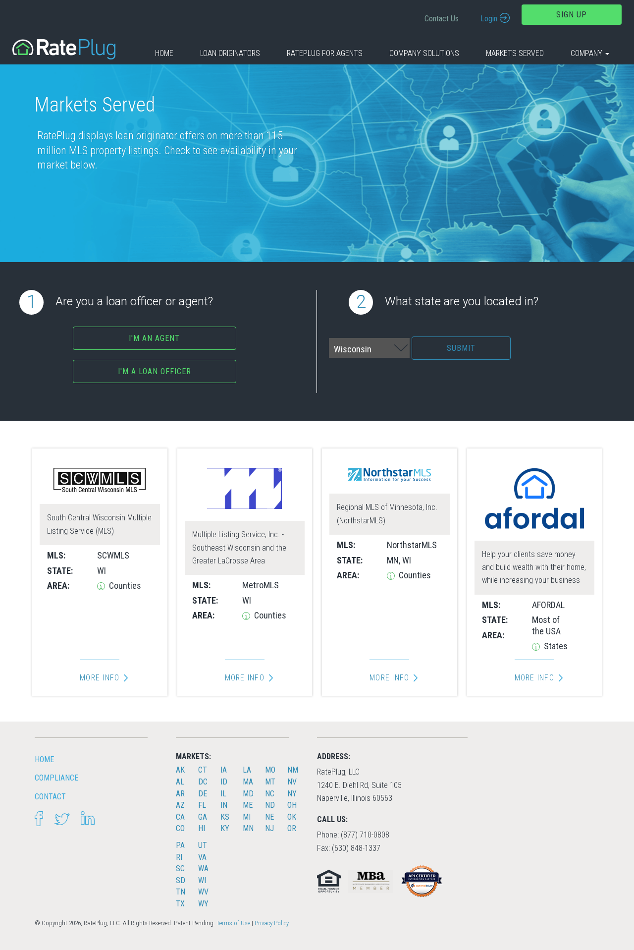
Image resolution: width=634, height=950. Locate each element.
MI (247, 817)
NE (269, 817)
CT (202, 770)
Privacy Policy (272, 923)
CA (180, 817)
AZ (180, 805)
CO (180, 828)
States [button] (555, 646)
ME (248, 805)
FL (202, 805)
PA (180, 845)
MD (248, 793)
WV (203, 891)
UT (202, 845)
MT (270, 781)
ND (270, 805)
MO (270, 770)
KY (224, 828)
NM (292, 770)
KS (224, 817)
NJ (269, 828)
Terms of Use (233, 923)
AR (180, 793)
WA (203, 868)
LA (247, 770)
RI (179, 857)
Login (488, 18)
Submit (461, 348)
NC (269, 793)
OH (292, 805)
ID (223, 781)
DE (202, 793)
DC (203, 781)
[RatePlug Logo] (63, 49)
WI (202, 880)
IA (223, 770)
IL (223, 793)
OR (291, 828)
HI (201, 828)
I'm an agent (154, 338)
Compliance (56, 777)
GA (202, 817)
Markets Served (515, 53)
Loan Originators (230, 53)
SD (180, 880)
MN (248, 828)
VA (202, 857)
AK (180, 770)
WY (203, 903)
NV (292, 781)
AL (180, 781)
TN (180, 891)
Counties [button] (124, 585)
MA (248, 781)
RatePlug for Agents (325, 53)
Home (164, 53)
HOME (44, 759)
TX (180, 903)
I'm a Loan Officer (154, 371)
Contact (50, 796)
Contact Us (441, 18)
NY (292, 793)
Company (587, 53)
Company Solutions (424, 53)
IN (223, 805)
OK (291, 817)
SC (180, 868)
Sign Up (571, 14)
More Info (99, 677)
